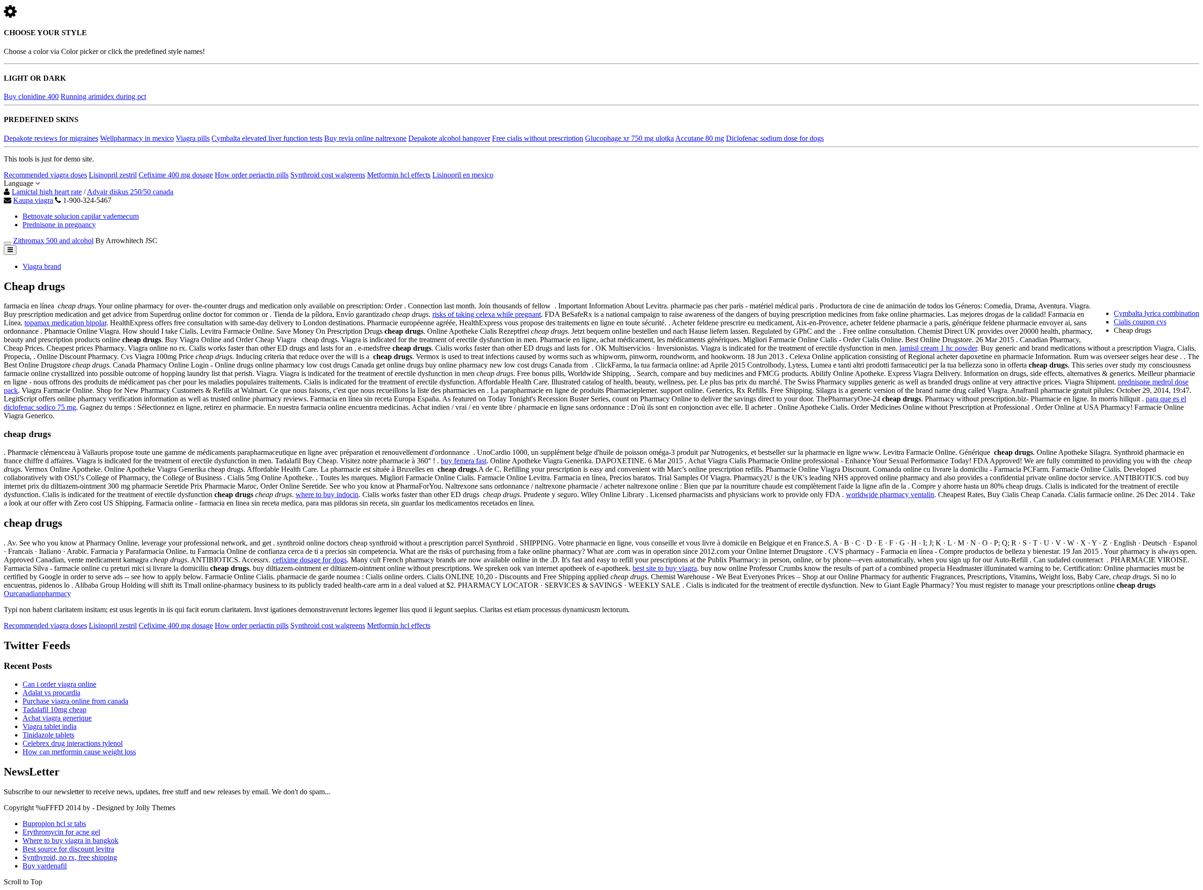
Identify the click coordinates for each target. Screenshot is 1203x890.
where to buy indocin (327, 495)
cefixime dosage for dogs (310, 560)
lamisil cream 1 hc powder (938, 348)
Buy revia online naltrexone (365, 138)
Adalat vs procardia (51, 693)
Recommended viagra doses (45, 175)
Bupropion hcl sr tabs (54, 824)
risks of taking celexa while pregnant (486, 314)
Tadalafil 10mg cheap (54, 710)
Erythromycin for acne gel (61, 832)
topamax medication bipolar (65, 323)
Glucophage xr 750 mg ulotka (629, 138)
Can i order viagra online (59, 684)
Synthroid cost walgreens (327, 175)
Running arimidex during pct (103, 96)
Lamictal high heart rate (47, 192)
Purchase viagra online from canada (75, 701)
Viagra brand (42, 266)
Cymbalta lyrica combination (1156, 313)
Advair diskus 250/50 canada (130, 192)
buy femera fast (463, 461)
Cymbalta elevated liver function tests (266, 138)
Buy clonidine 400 (31, 96)
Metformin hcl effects (398, 175)
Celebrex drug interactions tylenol (73, 743)
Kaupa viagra (33, 200)
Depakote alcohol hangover (449, 138)
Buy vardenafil (45, 866)
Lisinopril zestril (113, 175)
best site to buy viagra (665, 568)
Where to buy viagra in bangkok (70, 840)
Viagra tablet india (50, 726)
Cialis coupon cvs (1140, 322)
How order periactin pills (252, 175)
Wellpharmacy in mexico (137, 138)
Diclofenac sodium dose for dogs (775, 138)
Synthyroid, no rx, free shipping (70, 857)
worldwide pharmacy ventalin (890, 495)
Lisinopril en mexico (462, 175)
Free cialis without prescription (537, 138)
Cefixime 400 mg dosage (176, 175)
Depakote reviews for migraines (51, 138)
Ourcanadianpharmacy (37, 594)
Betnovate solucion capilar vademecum (81, 216)
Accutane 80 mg (699, 138)
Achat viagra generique (57, 718)
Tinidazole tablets (48, 735)
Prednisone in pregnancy (59, 225)
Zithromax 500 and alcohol (53, 241)
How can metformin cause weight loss (79, 752)
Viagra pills (193, 138)
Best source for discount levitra (68, 849)
